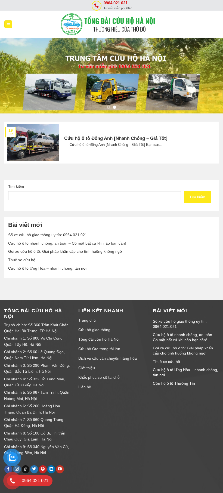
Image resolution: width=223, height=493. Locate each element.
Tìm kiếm (16, 187)
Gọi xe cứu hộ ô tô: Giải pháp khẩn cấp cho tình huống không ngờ (65, 251)
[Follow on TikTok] (26, 469)
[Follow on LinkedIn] (51, 469)
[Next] (211, 75)
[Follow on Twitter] (34, 469)
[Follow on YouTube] (60, 469)
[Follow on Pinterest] (43, 469)
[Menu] (8, 24)
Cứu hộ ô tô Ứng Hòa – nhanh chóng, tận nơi (47, 268)
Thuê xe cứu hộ (21, 260)
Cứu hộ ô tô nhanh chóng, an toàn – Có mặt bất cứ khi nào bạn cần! (67, 243)
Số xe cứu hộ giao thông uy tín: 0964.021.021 (47, 235)
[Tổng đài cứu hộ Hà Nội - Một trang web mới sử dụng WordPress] (111, 24)
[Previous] (11, 75)
